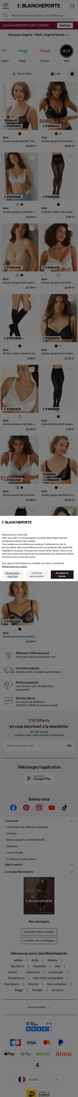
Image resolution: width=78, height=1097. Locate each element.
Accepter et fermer (62, 574)
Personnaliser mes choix (12, 574)
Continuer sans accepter (37, 574)
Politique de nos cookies (14, 566)
